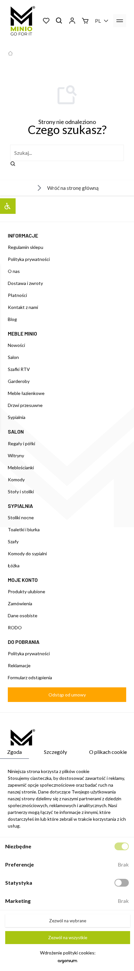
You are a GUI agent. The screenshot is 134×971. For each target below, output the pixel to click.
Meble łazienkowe (26, 393)
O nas (14, 271)
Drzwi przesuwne (25, 405)
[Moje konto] (72, 20)
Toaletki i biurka (24, 529)
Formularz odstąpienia (30, 677)
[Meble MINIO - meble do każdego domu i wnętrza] (21, 20)
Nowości (16, 345)
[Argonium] (67, 963)
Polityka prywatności (29, 259)
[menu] (119, 20)
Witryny (16, 455)
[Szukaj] (59, 20)
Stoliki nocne (21, 517)
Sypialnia (16, 417)
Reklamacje (19, 665)
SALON (16, 431)
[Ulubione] (46, 20)
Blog (12, 319)
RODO (15, 627)
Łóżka (14, 565)
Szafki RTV (19, 369)
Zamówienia (20, 603)
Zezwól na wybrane (67, 920)
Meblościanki (21, 467)
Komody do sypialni (27, 553)
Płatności (17, 295)
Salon (13, 357)
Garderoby (19, 381)
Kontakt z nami (23, 307)
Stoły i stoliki (21, 491)
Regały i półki (21, 443)
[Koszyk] (85, 20)
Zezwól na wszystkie (67, 937)
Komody (16, 479)
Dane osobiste (22, 615)
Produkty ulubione (26, 591)
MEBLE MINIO (22, 333)
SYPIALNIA (20, 506)
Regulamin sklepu (25, 247)
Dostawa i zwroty (25, 283)
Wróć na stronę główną (73, 188)
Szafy (13, 541)
